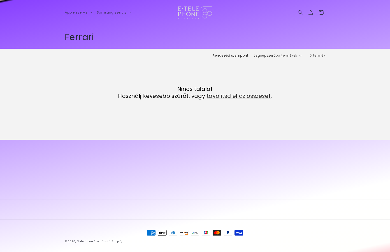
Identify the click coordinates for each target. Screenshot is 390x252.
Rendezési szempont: (231, 55)
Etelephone (85, 241)
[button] (78, 12)
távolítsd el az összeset (239, 95)
